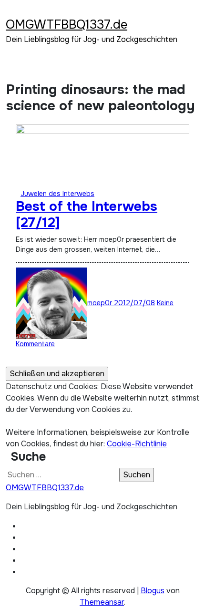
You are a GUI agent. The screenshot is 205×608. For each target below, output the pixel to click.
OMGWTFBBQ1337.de (66, 24)
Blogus (152, 591)
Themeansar (102, 602)
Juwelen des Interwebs (57, 193)
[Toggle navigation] (12, 12)
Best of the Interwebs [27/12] (86, 214)
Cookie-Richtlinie (137, 444)
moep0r (100, 303)
